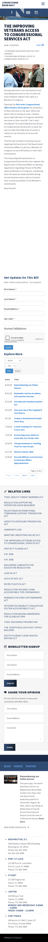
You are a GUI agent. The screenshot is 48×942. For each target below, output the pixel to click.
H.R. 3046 (8, 559)
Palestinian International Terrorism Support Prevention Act (23, 513)
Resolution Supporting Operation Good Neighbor (19, 504)
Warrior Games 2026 (23, 451)
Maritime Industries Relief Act (22, 535)
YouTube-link (28, 13)
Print (38, 45)
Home (6, 45)
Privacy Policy (13, 937)
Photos (31, 766)
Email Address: (11, 309)
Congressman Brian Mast (10, 4)
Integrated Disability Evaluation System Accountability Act (23, 607)
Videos (18, 766)
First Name (12, 655)
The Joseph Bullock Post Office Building (23, 629)
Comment (11, 727)
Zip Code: (9, 318)
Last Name (12, 664)
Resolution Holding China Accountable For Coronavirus (21, 591)
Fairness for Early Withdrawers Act (23, 599)
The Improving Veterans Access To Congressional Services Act (22, 542)
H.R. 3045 (8, 554)
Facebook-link (12, 13)
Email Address (13, 674)
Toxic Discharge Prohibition (20, 622)
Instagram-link (36, 13)
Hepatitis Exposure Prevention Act (22, 523)
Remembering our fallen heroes (29, 777)
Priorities (14, 45)
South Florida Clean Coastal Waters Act (21, 637)
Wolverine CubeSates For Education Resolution (19, 566)
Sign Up (10, 683)
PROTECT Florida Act (16, 548)
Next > (25, 475)
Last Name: (10, 299)
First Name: (10, 289)
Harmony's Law (12, 529)
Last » (33, 475)
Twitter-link (20, 13)
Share (10, 747)
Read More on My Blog (15, 827)
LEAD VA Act (10, 573)
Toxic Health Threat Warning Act (23, 497)
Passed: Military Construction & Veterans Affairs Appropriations (28, 460)
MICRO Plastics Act (15, 584)
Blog (7, 766)
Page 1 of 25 (36, 471)
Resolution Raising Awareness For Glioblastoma (22, 615)
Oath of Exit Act (13, 578)
